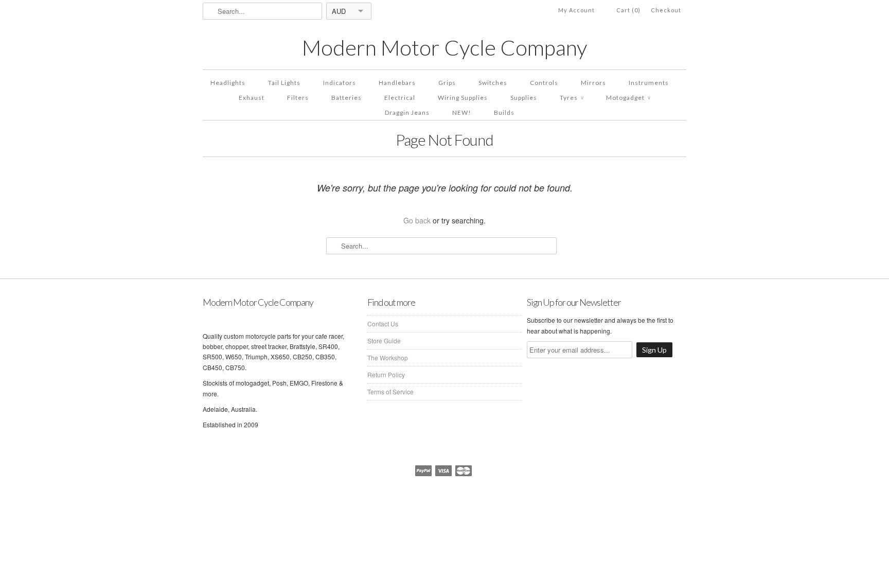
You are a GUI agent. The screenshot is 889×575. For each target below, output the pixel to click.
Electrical (399, 97)
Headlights (227, 82)
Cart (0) (628, 10)
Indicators (339, 82)
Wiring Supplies (463, 97)
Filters (298, 97)
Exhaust (251, 97)
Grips (447, 82)
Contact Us (382, 323)
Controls (544, 82)
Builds (504, 112)
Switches (492, 82)
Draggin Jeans (407, 112)
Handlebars (397, 82)
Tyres (571, 97)
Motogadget (628, 97)
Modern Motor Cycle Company (444, 47)
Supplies (523, 97)
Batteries (346, 97)
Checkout (666, 10)
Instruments (649, 82)
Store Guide (384, 340)
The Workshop (387, 357)
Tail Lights (284, 82)
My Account (576, 10)
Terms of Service (390, 391)
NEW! (461, 112)
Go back (417, 220)
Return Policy (386, 374)
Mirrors (593, 82)
